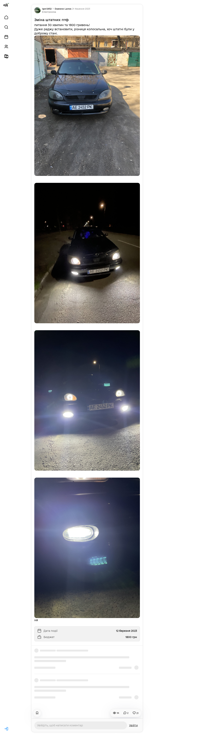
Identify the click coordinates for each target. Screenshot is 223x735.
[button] (49, 11)
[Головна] (6, 17)
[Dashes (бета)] (6, 56)
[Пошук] (6, 27)
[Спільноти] (6, 46)
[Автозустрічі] (6, 37)
